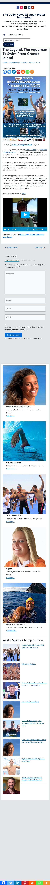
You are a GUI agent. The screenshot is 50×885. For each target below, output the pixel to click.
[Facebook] (5, 73)
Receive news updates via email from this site (24, 338)
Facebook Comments (28, 260)
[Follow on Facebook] (18, 7)
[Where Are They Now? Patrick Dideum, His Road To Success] (11, 785)
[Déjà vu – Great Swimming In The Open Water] (11, 766)
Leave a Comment (10, 62)
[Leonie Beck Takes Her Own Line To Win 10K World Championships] (11, 747)
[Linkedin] (14, 73)
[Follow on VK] (29, 7)
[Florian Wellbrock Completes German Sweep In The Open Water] (11, 690)
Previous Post (11, 247)
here (23, 193)
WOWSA (14, 144)
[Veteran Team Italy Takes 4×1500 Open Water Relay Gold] (11, 652)
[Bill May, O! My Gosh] (11, 671)
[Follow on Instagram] (21, 7)
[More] (32, 73)
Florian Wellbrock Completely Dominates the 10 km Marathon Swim (33, 723)
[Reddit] (23, 73)
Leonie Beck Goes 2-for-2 (30, 702)
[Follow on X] (25, 7)
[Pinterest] (18, 73)
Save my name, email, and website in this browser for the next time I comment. (24, 328)
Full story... (10, 416)
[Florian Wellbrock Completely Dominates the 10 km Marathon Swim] (11, 728)
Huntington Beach (25, 144)
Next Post (40, 247)
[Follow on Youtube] (32, 7)
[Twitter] (9, 73)
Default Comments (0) (12, 260)
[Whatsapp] (27, 73)
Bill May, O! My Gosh (29, 664)
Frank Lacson (30, 149)
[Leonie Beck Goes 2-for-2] (11, 709)
